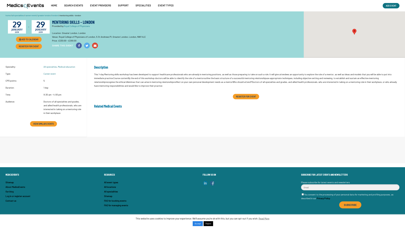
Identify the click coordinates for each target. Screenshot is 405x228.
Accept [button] (198, 223)
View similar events (43, 124)
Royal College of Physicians (77, 26)
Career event (30, 15)
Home (54, 5)
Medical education (66, 66)
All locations (110, 187)
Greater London (44, 15)
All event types (111, 182)
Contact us (11, 200)
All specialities (111, 191)
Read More (264, 218)
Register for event (29, 46)
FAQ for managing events (116, 205)
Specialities (143, 5)
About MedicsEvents (15, 187)
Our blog (10, 191)
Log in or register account (18, 196)
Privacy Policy (323, 198)
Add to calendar (29, 39)
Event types (166, 5)
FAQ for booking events (115, 200)
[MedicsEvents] (25, 9)
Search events (73, 5)
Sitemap (10, 182)
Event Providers (100, 5)
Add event (391, 5)
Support (123, 5)
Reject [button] (208, 223)
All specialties (18, 15)
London (55, 15)
